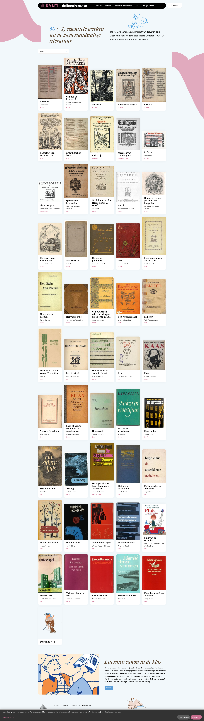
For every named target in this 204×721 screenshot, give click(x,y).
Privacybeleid (75, 706)
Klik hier (108, 688)
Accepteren (196, 717)
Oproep (108, 5)
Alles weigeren (184, 717)
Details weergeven (7, 717)
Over (137, 5)
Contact (65, 706)
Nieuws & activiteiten (123, 5)
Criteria (99, 5)
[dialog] (102, 715)
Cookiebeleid (86, 706)
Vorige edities (148, 5)
